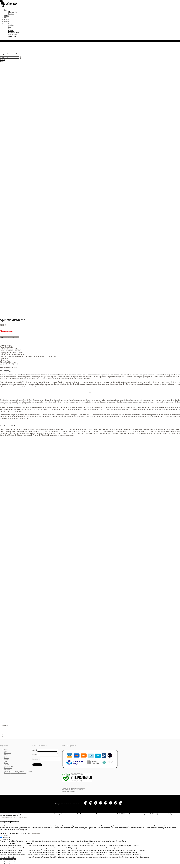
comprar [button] (22, 493)
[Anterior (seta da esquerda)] (2, 863)
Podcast (6, 19)
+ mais (6, 23)
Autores (6, 21)
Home (6, 749)
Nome (34, 754)
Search (2, 59)
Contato (11, 31)
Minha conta (12, 12)
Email (34, 750)
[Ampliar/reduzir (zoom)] (2, 861)
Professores (12, 36)
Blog (5, 17)
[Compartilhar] (12, 861)
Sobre (10, 27)
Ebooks (6, 16)
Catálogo (11, 25)
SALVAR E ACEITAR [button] (8, 859)
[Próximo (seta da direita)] (7, 863)
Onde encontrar (13, 33)
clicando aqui (35, 833)
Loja (5, 10)
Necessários (6, 837)
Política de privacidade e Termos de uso (15, 773)
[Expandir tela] (7, 861)
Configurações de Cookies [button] (8, 817)
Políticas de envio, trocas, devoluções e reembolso (18, 771)
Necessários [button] (4, 835)
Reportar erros (13, 34)
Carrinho (11, 14)
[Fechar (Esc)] (17, 861)
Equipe (10, 29)
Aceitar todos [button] (22, 817)
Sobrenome (35, 759)
